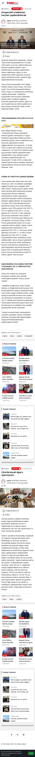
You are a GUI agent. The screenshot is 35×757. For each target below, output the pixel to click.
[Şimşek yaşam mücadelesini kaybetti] (26, 355)
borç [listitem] (12, 336)
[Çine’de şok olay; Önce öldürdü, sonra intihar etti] (17, 426)
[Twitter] (17, 734)
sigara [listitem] (19, 599)
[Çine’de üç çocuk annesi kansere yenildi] (26, 392)
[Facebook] (11, 734)
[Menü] (3, 3)
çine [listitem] (4, 599)
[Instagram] (23, 734)
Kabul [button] (31, 753)
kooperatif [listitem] (28, 336)
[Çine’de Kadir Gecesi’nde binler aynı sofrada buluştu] (17, 445)
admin (9, 21)
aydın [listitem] (5, 336)
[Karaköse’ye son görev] (17, 436)
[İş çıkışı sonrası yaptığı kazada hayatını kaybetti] (9, 392)
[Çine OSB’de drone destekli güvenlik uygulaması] (9, 373)
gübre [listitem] (19, 336)
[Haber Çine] (12, 3)
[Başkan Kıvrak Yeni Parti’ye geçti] (26, 373)
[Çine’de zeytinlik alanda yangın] (9, 355)
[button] (21, 8)
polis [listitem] (11, 599)
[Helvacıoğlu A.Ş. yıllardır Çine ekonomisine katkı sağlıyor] (17, 416)
